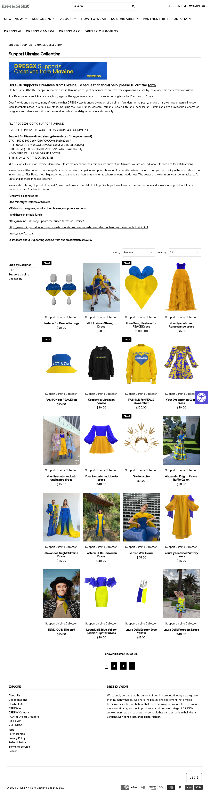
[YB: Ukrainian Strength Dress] (101, 287)
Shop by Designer (20, 264)
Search (13, 751)
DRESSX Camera (40, 31)
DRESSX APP (69, 31)
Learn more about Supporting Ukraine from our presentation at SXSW (50, 239)
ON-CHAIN (182, 18)
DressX (14, 45)
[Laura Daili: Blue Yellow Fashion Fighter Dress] (101, 593)
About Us (15, 695)
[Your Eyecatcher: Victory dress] (181, 517)
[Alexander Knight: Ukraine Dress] (61, 517)
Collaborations (18, 699)
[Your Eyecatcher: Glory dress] (181, 363)
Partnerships (156, 18)
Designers (41, 18)
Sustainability (124, 18)
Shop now (13, 18)
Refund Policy (17, 742)
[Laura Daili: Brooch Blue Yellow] (141, 593)
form (152, 85)
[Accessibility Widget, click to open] (201, 397)
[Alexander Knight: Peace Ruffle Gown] (181, 440)
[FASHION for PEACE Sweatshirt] (141, 363)
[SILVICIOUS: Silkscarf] (61, 593)
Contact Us (16, 704)
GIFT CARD (16, 721)
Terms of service (19, 746)
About (66, 18)
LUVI (11, 270)
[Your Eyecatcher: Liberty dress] (101, 440)
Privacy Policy (17, 738)
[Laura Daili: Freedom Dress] (181, 593)
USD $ (194, 777)
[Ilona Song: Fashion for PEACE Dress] (141, 287)
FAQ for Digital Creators (24, 716)
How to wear (93, 18)
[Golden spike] (141, 440)
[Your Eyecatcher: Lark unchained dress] (61, 440)
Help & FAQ (15, 725)
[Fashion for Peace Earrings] (61, 287)
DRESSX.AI (12, 31)
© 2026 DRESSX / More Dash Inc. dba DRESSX (35, 787)
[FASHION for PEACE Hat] (61, 363)
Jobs (11, 729)
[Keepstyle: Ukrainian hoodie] (101, 363)
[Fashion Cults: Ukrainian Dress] (101, 517)
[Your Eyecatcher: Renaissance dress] (181, 287)
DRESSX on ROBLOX (101, 31)
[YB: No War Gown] (141, 517)
